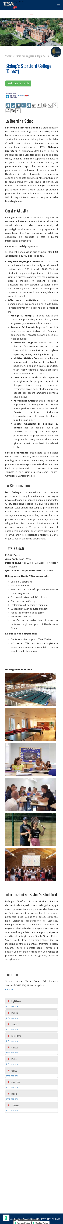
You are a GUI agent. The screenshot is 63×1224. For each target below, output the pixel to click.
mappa (9, 989)
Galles (14, 1070)
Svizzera (15, 1105)
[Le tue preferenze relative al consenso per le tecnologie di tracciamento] (6, 1218)
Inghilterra (16, 1001)
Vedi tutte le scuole (18, 83)
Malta (13, 1059)
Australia (15, 1082)
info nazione (12, 1006)
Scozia (14, 1024)
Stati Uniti (16, 1036)
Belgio (14, 1093)
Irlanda (14, 1012)
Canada (14, 1047)
